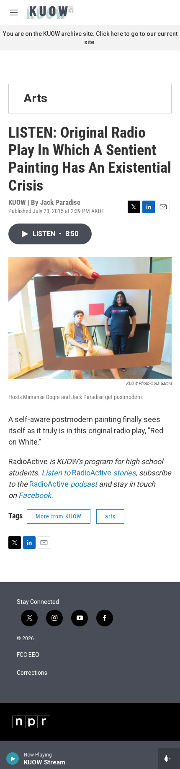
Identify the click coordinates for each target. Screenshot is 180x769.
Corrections (32, 673)
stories (123, 472)
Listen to (55, 472)
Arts (35, 98)
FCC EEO (28, 655)
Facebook (34, 495)
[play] (13, 758)
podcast (83, 484)
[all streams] (169, 758)
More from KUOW (59, 516)
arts (110, 516)
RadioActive (90, 472)
